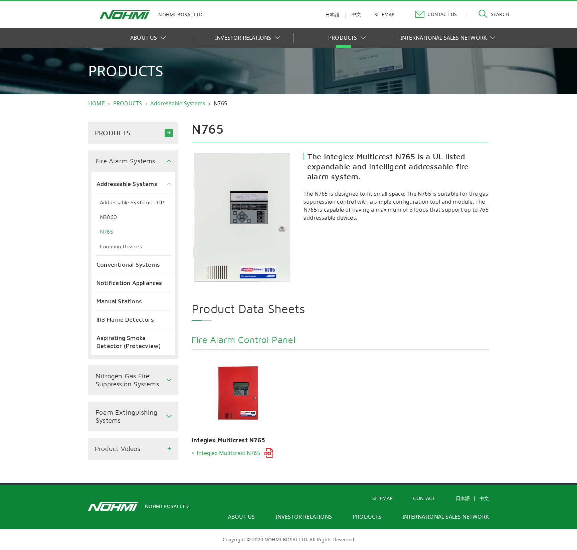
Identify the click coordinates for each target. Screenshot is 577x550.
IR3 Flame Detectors (125, 319)
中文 (356, 14)
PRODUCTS (342, 37)
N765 (106, 232)
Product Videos (117, 448)
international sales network (445, 516)
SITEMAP (382, 498)
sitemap (384, 14)
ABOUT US (143, 37)
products (367, 516)
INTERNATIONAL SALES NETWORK (443, 37)
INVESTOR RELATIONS (243, 37)
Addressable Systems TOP (132, 202)
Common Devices (121, 246)
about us (241, 516)
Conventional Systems (128, 264)
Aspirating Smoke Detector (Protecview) (129, 341)
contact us (442, 14)
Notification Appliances (129, 282)
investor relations (303, 516)
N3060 (108, 217)
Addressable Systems (177, 103)
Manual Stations (119, 301)
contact (424, 498)
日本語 (332, 14)
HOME (96, 103)
